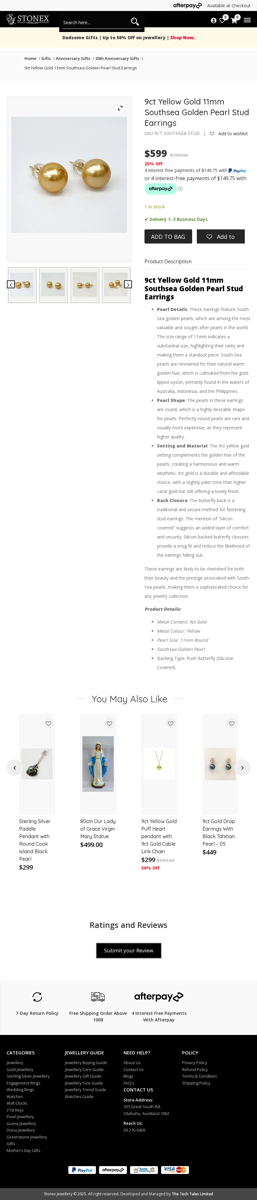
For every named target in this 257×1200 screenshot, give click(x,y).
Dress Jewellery (21, 1130)
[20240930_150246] (85, 284)
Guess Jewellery (21, 1123)
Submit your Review (128, 950)
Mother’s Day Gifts (23, 1150)
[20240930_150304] (116, 284)
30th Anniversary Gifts (117, 58)
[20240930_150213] (22, 284)
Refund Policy (195, 1069)
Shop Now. (182, 37)
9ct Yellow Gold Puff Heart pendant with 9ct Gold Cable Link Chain (98, 836)
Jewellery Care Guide (84, 1069)
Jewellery (15, 1062)
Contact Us (133, 1069)
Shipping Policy (196, 1083)
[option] (37, 800)
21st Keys (15, 1110)
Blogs (128, 1076)
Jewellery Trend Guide (85, 1089)
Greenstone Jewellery (27, 1137)
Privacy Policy (194, 1062)
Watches (15, 1096)
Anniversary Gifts (73, 58)
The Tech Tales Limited (192, 1194)
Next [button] (242, 768)
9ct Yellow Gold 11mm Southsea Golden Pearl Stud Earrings (80, 68)
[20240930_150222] (53, 284)
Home (30, 58)
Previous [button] (15, 768)
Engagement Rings (23, 1083)
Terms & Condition (199, 1076)
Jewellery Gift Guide (83, 1076)
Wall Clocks (17, 1103)
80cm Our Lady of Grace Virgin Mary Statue (37, 828)
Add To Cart (37, 803)
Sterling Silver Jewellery (28, 1076)
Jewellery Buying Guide (86, 1062)
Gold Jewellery (20, 1069)
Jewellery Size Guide (84, 1083)
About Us (131, 1062)
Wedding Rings (20, 1089)
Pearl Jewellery (20, 1116)
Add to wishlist (232, 134)
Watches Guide (79, 1096)
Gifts (46, 58)
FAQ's (128, 1083)
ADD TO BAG (168, 236)
